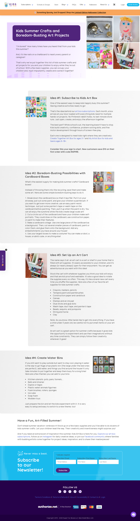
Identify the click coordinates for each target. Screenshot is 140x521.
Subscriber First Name (86, 458)
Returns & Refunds (60, 497)
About (72, 497)
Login (123, 5)
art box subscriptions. (85, 111)
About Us (103, 4)
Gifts (81, 4)
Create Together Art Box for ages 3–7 (67, 138)
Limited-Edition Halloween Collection (90, 12)
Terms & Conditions (43, 497)
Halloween (93, 5)
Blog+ (64, 4)
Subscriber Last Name (107, 458)
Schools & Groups (43, 5)
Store (56, 5)
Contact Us (94, 497)
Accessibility (82, 497)
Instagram (47, 436)
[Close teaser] (6, 250)
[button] (133, 514)
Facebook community (95, 436)
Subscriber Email (62, 458)
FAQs (74, 5)
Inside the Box (133, 4)
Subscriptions (26, 4)
